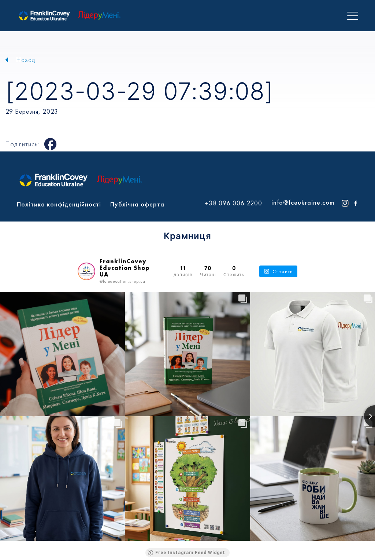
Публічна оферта (137, 204)
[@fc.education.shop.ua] (86, 271)
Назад (25, 59)
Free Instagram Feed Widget (190, 552)
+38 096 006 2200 (233, 203)
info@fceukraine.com (302, 202)
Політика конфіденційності (59, 204)
